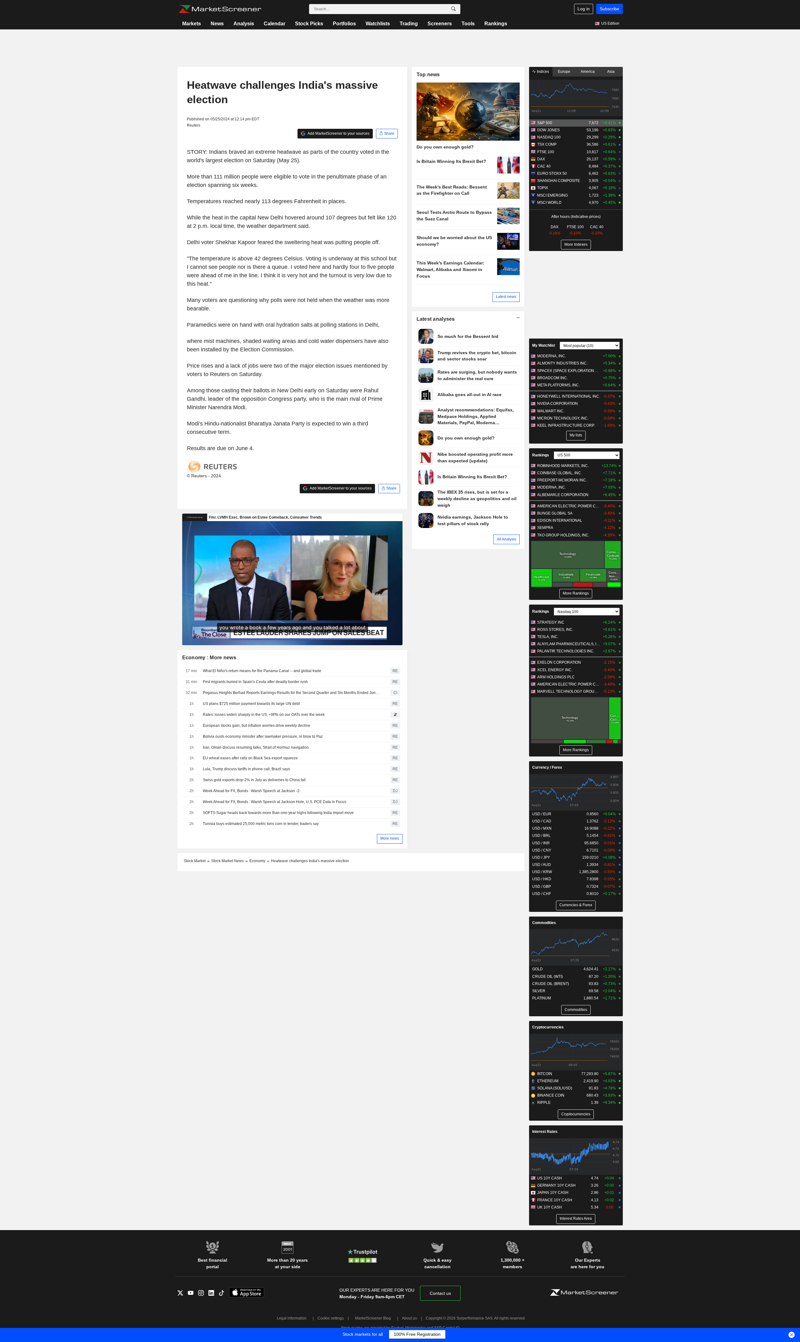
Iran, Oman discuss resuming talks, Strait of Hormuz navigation (256, 747)
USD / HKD (541, 879)
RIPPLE (544, 1102)
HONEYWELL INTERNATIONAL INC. (568, 396)
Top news (428, 74)
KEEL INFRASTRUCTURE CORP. (566, 425)
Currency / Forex (547, 767)
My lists (576, 435)
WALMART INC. (550, 411)
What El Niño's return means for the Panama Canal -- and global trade (262, 671)
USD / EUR (541, 814)
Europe (564, 71)
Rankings (495, 23)
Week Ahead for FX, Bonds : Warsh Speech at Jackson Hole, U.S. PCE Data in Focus (274, 802)
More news (389, 838)
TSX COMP (547, 144)
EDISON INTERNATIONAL (559, 520)
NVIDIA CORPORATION (557, 403)
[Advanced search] (453, 9)
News (217, 23)
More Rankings (576, 593)
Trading (409, 23)
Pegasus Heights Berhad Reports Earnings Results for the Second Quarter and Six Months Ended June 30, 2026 (292, 693)
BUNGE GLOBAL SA (554, 513)
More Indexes (576, 244)
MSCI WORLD (549, 202)
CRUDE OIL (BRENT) (550, 984)
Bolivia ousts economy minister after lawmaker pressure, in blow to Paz (263, 736)
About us (409, 1318)
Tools (468, 23)
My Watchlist (543, 345)
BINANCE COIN (550, 1095)
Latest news (506, 296)
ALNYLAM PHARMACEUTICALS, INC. (568, 644)
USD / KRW (542, 872)
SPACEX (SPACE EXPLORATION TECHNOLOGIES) (568, 371)
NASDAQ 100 (549, 137)
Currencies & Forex (575, 905)
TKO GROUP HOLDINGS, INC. (563, 535)
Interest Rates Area (576, 1218)
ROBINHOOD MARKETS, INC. (563, 466)
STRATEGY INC (550, 622)
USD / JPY (541, 857)
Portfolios (344, 23)
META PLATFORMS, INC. (558, 385)
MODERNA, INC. (551, 356)
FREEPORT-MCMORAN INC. (562, 480)
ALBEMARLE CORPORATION (562, 495)
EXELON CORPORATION (559, 662)
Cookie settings (331, 1318)
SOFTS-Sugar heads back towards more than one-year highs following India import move (278, 813)
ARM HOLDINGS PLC (556, 677)
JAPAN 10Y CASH (552, 1192)
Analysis (243, 23)
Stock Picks (309, 23)
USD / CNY (541, 850)
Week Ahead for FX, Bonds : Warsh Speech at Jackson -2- (252, 791)
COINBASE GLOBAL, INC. (559, 473)
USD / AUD (541, 864)
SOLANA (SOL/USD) (554, 1088)
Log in (584, 8)
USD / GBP (541, 886)
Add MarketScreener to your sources (338, 133)
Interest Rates (545, 1131)
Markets (191, 23)
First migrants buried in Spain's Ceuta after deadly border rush (255, 682)
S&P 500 (544, 123)
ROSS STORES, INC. (555, 629)
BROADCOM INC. (552, 378)
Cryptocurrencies (548, 1027)
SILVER (538, 991)
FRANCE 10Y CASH (554, 1200)
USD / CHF (541, 894)
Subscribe (609, 8)
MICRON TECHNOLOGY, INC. (562, 418)
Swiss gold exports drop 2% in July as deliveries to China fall (254, 780)
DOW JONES (548, 130)
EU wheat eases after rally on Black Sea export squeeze (250, 758)
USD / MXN (542, 828)
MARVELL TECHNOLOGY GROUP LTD (568, 691)
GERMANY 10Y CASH (556, 1185)
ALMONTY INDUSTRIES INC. (562, 363)
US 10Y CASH (549, 1178)
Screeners (440, 23)
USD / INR (541, 843)
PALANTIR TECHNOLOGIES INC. (565, 651)
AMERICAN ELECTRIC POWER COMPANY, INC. (568, 506)
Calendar (274, 23)
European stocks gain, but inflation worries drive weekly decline (256, 725)
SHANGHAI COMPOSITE (558, 180)
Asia (611, 71)
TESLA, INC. (547, 637)
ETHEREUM (547, 1081)
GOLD (537, 969)
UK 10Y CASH (549, 1207)
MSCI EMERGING (552, 195)
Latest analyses (436, 319)
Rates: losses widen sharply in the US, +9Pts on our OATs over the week (264, 714)
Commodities (544, 923)
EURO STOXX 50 (552, 173)
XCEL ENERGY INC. (554, 670)
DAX (541, 159)
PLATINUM (541, 998)
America (588, 71)
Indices (542, 71)
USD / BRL (541, 835)
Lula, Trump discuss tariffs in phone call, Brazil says (246, 769)
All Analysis (506, 539)
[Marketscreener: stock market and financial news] (220, 9)
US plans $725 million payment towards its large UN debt (251, 703)
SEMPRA (545, 527)
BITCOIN (544, 1074)
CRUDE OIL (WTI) (547, 976)
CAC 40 (544, 166)
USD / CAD (541, 821)
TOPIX (542, 188)
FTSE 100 (545, 152)
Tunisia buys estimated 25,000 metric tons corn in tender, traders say (261, 824)
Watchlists (378, 23)
